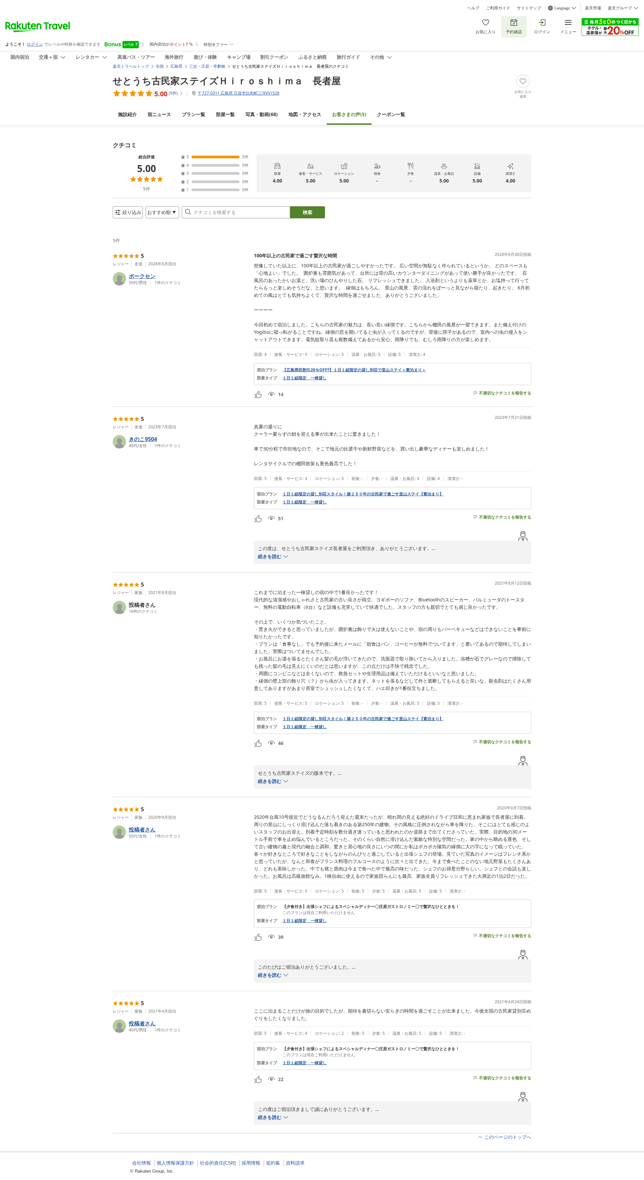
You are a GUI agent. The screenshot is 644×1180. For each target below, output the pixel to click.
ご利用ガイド (498, 8)
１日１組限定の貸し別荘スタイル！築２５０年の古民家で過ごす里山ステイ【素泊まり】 (362, 494)
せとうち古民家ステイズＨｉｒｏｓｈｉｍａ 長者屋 (227, 80)
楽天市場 (593, 8)
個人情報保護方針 (175, 1163)
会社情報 (141, 1163)
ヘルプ (473, 8)
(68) (262, 114)
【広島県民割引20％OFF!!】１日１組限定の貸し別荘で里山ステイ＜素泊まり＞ (354, 370)
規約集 (273, 1163)
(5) (349, 114)
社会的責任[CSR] (218, 1163)
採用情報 (250, 1163)
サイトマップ (529, 8)
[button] (181, 278)
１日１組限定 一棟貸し (304, 378)
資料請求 (295, 1163)
